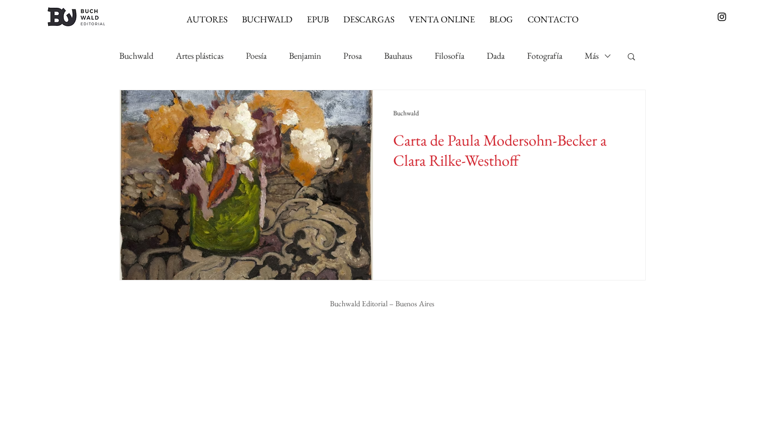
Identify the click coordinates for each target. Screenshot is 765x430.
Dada (496, 56)
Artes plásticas (199, 56)
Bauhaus (398, 56)
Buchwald (136, 56)
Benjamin (305, 56)
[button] (631, 57)
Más (592, 56)
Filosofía (449, 56)
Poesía (256, 56)
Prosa (352, 56)
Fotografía (544, 56)
